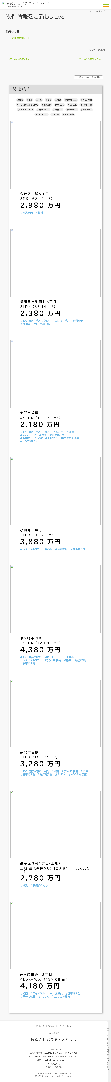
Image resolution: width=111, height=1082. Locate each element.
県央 (49, 100)
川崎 (59, 100)
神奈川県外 (87, 100)
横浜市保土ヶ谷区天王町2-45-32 (61, 1053)
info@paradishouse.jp (58, 1060)
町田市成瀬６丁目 (20, 38)
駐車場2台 (72, 110)
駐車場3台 (87, 110)
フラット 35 (87, 105)
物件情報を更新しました (20, 59)
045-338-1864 (44, 1057)
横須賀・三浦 (71, 100)
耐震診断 (47, 105)
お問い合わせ (53, 1063)
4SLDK (60, 105)
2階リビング (42, 114)
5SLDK (73, 105)
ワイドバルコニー (26, 110)
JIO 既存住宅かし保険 (28, 105)
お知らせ (101, 50)
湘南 (30, 100)
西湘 (40, 100)
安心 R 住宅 (44, 110)
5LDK (56, 114)
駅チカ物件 (69, 114)
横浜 (21, 100)
